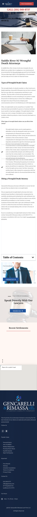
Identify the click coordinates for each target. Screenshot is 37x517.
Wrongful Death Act (18, 72)
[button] (3, 3)
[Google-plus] (6, 431)
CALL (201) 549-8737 (18, 9)
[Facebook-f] (2, 431)
